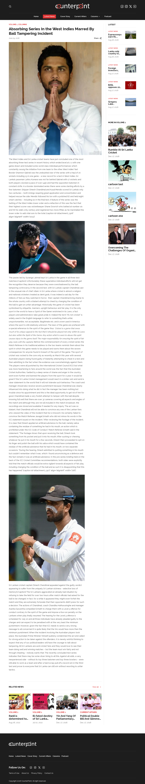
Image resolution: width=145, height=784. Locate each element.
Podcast (107, 16)
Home (36, 16)
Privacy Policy (36, 773)
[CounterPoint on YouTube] (134, 6)
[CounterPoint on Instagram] (126, 6)
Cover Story (65, 16)
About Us (25, 773)
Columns (94, 16)
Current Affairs (80, 16)
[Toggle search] (10, 6)
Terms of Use (14, 773)
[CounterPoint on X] (130, 6)
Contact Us (48, 773)
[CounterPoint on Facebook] (122, 6)
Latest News (49, 16)
